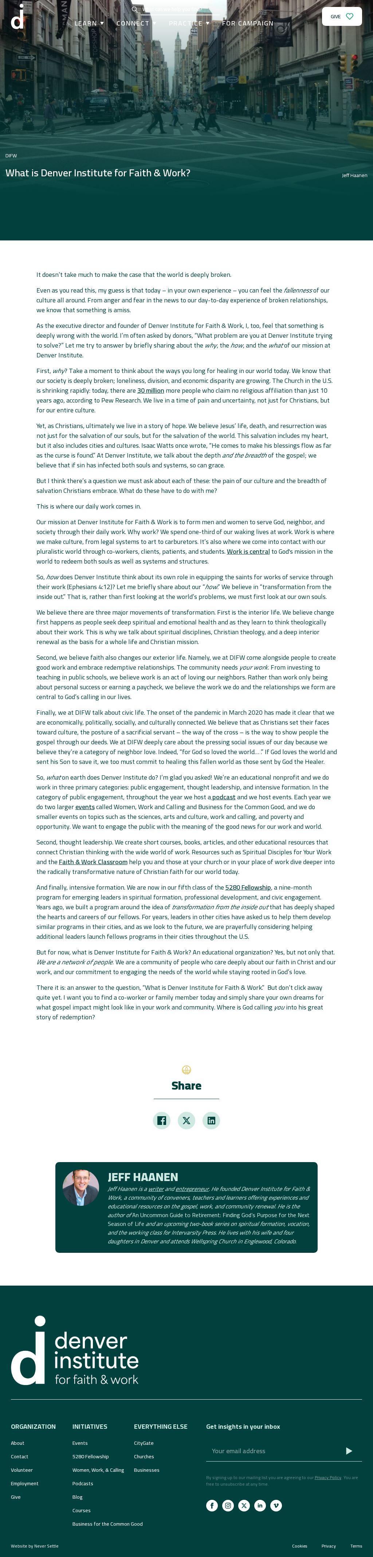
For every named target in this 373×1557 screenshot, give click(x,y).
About (17, 1443)
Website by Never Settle (35, 1546)
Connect (133, 23)
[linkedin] (260, 1505)
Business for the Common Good (99, 1524)
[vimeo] (276, 1505)
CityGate (144, 1443)
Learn (86, 23)
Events (80, 1443)
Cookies (299, 1546)
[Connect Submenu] (153, 23)
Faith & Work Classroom (93, 862)
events (85, 807)
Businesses (147, 1470)
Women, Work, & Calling (98, 1470)
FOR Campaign (248, 23)
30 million (150, 390)
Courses (81, 1510)
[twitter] (244, 1505)
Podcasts (82, 1483)
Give (16, 1497)
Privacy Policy (328, 1477)
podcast (223, 797)
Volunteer (22, 1470)
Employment (25, 1483)
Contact (19, 1456)
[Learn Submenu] (100, 23)
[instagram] (228, 1505)
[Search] (135, 9)
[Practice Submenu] (206, 23)
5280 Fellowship (248, 887)
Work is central (248, 551)
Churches (144, 1456)
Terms (356, 1546)
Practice (186, 23)
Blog (77, 1497)
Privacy (329, 1546)
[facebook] (212, 1505)
